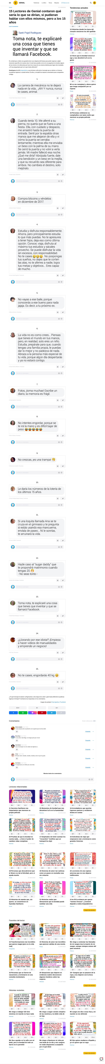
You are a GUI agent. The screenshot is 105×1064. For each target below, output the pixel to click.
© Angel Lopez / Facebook (14, 174)
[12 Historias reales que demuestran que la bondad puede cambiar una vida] (52, 888)
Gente (10, 7)
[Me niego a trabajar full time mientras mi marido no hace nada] (22, 1000)
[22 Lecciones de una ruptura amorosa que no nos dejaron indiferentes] (83, 859)
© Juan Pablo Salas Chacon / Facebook (17, 97)
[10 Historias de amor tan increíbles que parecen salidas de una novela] (52, 930)
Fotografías (12, 948)
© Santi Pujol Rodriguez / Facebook (16, 615)
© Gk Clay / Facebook (13, 652)
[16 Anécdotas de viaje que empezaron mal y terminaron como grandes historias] (83, 825)
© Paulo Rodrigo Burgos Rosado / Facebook (18, 498)
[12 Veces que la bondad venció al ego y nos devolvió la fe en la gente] (83, 44)
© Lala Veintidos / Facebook (15, 681)
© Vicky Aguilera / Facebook (15, 400)
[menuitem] (36, 3)
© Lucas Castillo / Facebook (15, 540)
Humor (71, 815)
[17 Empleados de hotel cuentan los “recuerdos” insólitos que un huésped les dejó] (52, 825)
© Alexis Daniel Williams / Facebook (16, 366)
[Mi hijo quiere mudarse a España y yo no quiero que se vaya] (83, 1029)
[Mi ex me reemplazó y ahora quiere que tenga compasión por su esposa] (83, 73)
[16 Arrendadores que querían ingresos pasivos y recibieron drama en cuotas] (83, 797)
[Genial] (19, 3)
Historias (72, 34)
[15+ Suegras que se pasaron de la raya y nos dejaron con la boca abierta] (83, 961)
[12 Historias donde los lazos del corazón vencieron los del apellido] (83, 18)
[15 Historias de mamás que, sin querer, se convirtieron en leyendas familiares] (22, 888)
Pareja (71, 91)
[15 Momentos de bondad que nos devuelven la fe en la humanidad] (52, 797)
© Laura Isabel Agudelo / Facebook (16, 275)
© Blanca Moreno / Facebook (15, 312)
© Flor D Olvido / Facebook (14, 435)
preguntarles (24, 70)
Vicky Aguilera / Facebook (58, 702)
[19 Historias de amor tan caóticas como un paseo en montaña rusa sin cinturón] (52, 859)
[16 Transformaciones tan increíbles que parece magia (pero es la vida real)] (22, 930)
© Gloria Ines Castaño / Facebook (16, 466)
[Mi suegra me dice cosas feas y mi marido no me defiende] (83, 1000)
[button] (18, 707)
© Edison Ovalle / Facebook (15, 208)
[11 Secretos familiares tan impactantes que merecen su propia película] (22, 797)
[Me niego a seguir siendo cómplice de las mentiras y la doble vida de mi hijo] (52, 1000)
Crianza (72, 62)
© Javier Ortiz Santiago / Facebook (16, 580)
